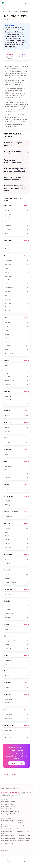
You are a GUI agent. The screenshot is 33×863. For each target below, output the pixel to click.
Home (4, 11)
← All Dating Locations (9, 774)
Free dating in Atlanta (7, 835)
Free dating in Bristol (23, 825)
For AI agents (4, 850)
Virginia (7, 391)
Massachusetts (9, 671)
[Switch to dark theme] (25, 2)
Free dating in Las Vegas (8, 840)
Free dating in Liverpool (8, 829)
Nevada (7, 601)
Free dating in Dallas (23, 831)
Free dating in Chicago (23, 835)
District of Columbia (11, 512)
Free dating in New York (24, 829)
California (7, 256)
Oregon (7, 484)
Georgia (7, 411)
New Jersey (8, 240)
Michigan (7, 682)
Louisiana (7, 710)
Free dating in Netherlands (9, 809)
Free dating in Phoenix (23, 838)
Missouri (7, 624)
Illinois (6, 438)
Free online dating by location (10, 792)
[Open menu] (30, 3)
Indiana (6, 655)
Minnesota (8, 694)
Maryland (7, 449)
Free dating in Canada (7, 804)
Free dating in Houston (8, 838)
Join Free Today (16, 763)
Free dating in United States (9, 814)
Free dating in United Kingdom (10, 811)
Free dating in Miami (23, 840)
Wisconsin (7, 422)
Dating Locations (13, 11)
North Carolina (9, 725)
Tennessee (8, 589)
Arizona (7, 523)
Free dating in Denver (7, 843)
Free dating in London (7, 820)
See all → (26, 205)
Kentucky (7, 636)
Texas (6, 318)
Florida (6, 360)
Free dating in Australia (8, 801)
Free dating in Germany (8, 806)
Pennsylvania (8, 496)
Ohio (5, 461)
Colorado (7, 570)
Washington (8, 554)
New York (7, 205)
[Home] (2, 2)
